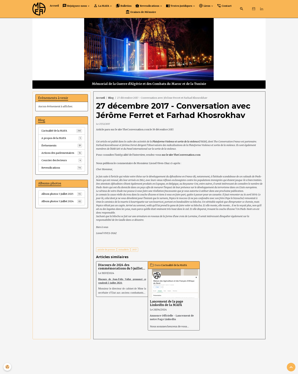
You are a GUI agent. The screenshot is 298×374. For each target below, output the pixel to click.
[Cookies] (7, 367)
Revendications (149, 5)
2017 (134, 249)
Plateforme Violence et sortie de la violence (175, 141)
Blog (111, 97)
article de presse (106, 249)
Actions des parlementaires (61, 152)
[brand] (39, 8)
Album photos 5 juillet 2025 (61, 193)
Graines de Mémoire (143, 12)
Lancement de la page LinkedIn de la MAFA (166, 303)
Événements (61, 145)
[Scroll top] (291, 367)
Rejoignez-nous (77, 5)
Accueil (54, 5)
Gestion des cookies (149, 369)
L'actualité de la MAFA (174, 265)
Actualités (123, 249)
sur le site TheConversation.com (181, 154)
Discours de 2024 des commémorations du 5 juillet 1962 (120, 266)
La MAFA (104, 5)
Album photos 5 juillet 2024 (61, 201)
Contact (226, 5)
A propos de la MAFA (61, 138)
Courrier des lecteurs (61, 160)
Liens (207, 5)
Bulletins (126, 5)
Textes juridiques (181, 5)
